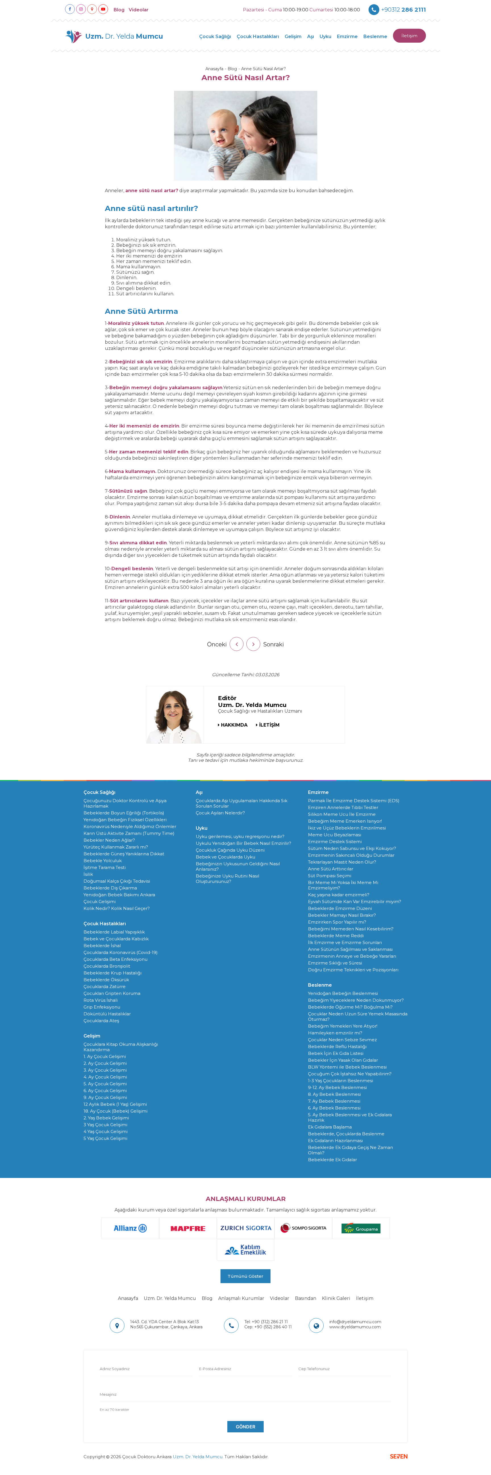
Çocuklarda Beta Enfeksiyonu (115, 959)
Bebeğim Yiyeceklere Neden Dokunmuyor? (356, 1000)
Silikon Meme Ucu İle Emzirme (342, 814)
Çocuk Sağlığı (215, 36)
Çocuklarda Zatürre (105, 986)
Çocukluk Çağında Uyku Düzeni (230, 850)
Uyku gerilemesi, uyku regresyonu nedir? (240, 836)
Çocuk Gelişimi (100, 901)
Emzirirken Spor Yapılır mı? (337, 922)
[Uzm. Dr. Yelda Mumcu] (175, 714)
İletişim (409, 35)
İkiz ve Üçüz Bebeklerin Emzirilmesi (347, 828)
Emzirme (347, 36)
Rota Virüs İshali (101, 1000)
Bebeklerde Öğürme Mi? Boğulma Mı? (350, 1007)
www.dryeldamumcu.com (355, 1326)
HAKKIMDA (234, 725)
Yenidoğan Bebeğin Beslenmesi (343, 993)
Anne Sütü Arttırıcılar (330, 869)
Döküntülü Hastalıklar (107, 1013)
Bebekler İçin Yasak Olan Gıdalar (343, 1060)
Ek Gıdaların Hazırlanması (335, 1140)
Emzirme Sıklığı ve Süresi (335, 963)
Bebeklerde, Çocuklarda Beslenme (346, 1133)
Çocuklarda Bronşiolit (107, 966)
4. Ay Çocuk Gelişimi (105, 1077)
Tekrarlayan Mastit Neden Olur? (342, 862)
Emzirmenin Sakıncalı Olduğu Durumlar (351, 855)
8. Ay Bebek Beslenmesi (334, 1094)
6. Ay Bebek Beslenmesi (334, 1108)
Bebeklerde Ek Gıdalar (332, 1159)
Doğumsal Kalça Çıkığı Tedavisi (117, 881)
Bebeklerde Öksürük (106, 979)
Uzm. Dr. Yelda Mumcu (170, 1298)
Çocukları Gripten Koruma (112, 993)
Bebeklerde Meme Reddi (336, 935)
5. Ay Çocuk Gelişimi (105, 1083)
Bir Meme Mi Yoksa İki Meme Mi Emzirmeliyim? (343, 885)
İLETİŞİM (269, 725)
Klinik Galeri (336, 1298)
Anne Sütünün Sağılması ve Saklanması (350, 949)
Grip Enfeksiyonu (102, 1007)
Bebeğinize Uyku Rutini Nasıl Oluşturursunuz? (227, 878)
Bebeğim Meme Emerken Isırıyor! (345, 821)
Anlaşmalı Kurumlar (241, 1298)
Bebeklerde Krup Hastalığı (113, 973)
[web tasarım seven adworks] (398, 1457)
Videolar (139, 10)
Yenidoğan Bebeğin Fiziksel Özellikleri (125, 819)
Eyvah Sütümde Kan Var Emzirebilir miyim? (354, 901)
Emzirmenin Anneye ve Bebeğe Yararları (352, 956)
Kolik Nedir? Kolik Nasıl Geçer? (117, 908)
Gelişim (293, 36)
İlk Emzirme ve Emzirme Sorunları (345, 942)
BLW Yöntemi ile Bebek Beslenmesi (347, 1067)
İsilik (88, 874)
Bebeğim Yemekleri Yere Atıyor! (342, 1026)
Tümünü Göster (245, 1276)
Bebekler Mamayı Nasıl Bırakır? (342, 915)
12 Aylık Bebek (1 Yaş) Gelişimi (115, 1104)
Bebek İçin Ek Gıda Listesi (335, 1053)
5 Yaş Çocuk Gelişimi (105, 1138)
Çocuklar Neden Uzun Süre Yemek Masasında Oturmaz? (357, 1016)
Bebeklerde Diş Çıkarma (110, 888)
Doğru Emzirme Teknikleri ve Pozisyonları (353, 969)
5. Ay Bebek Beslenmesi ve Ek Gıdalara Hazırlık (350, 1117)
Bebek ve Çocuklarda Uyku (225, 857)
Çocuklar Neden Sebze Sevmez (342, 1039)
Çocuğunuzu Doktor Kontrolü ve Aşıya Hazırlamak (125, 803)
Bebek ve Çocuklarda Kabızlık (116, 938)
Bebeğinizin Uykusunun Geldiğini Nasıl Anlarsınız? (238, 866)
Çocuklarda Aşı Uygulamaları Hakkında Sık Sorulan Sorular (241, 803)
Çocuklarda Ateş (101, 1020)
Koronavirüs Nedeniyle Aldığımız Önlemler (130, 826)
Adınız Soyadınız (115, 1368)
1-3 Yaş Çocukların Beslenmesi (340, 1080)
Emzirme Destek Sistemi (335, 841)
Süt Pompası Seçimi (329, 875)
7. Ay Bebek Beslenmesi (334, 1101)
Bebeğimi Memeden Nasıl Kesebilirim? (351, 929)
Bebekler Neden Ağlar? (109, 840)
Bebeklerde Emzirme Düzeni (340, 908)
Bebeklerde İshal (102, 945)
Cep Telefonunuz (314, 1368)
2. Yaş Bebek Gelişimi (106, 1118)
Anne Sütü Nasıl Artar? (263, 68)
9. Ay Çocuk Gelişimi (105, 1097)
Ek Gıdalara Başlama (330, 1127)
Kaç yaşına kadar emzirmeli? (338, 894)
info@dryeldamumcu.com (355, 1321)
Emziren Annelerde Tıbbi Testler (343, 807)
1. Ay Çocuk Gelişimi (105, 1056)
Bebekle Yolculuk (103, 860)
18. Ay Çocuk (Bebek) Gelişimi (115, 1111)
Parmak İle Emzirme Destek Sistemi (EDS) (354, 800)
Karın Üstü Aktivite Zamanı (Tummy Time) (129, 833)
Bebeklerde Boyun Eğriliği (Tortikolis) (124, 813)
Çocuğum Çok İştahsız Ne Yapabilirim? (350, 1073)
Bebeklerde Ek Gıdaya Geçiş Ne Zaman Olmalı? (350, 1150)
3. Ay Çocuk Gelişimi (105, 1070)
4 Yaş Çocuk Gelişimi (106, 1131)
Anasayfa (214, 68)
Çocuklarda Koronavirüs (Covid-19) (121, 952)
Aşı (310, 36)
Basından (305, 1298)
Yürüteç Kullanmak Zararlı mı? (116, 847)
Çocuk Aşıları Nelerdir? (220, 813)
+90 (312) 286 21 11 (266, 1321)
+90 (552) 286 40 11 (268, 1326)
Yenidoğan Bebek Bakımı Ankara (119, 894)
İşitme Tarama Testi (105, 867)
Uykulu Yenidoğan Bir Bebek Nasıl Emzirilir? (243, 843)
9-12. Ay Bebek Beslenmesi (337, 1087)
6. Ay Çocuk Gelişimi (105, 1090)
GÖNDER (245, 1427)
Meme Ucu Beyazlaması (334, 834)
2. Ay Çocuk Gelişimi (105, 1063)
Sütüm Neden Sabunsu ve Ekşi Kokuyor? (352, 848)
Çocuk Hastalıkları (258, 36)
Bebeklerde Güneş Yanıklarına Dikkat (124, 853)
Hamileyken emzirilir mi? (335, 1033)
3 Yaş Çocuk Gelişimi (105, 1124)
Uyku (325, 36)
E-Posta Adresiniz (215, 1368)
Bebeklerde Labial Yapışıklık (114, 932)
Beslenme (375, 36)
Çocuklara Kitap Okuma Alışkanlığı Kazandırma (121, 1047)
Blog (119, 10)
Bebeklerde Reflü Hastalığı (337, 1046)
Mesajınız (108, 1394)
